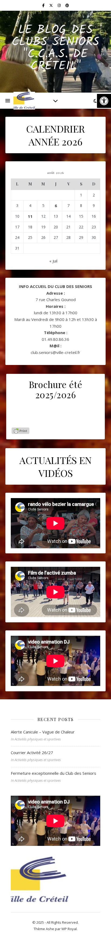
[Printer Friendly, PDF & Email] (20, 431)
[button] (104, 101)
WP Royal (69, 928)
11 (30, 216)
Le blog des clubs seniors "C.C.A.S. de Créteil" (55, 48)
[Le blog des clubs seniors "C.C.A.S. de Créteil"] (24, 100)
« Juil (53, 261)
